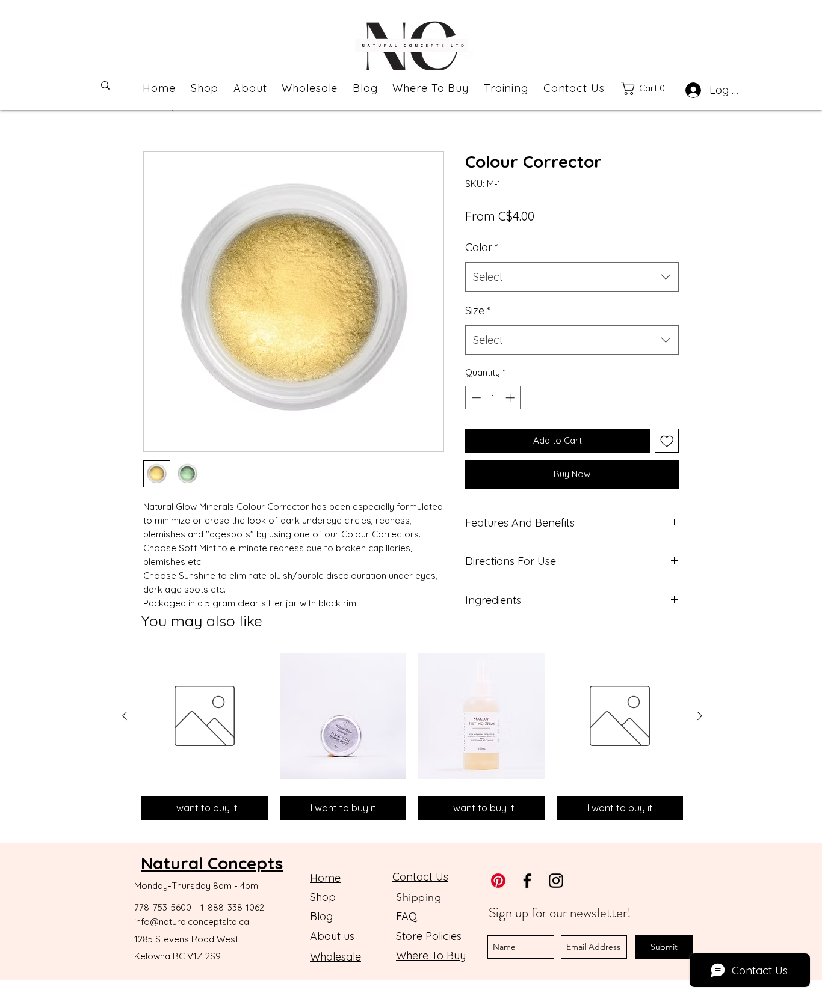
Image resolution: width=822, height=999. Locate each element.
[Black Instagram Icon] (556, 880)
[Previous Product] (124, 716)
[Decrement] (475, 397)
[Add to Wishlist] (667, 441)
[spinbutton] (493, 397)
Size (477, 310)
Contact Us (420, 877)
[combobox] (572, 277)
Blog (321, 916)
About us (332, 936)
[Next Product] (700, 716)
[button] (649, 88)
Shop (323, 897)
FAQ (406, 916)
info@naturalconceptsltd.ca (191, 921)
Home (325, 878)
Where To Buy (431, 955)
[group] (412, 736)
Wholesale (335, 957)
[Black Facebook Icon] (527, 880)
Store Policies (429, 936)
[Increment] (511, 397)
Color (481, 247)
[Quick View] (204, 716)
